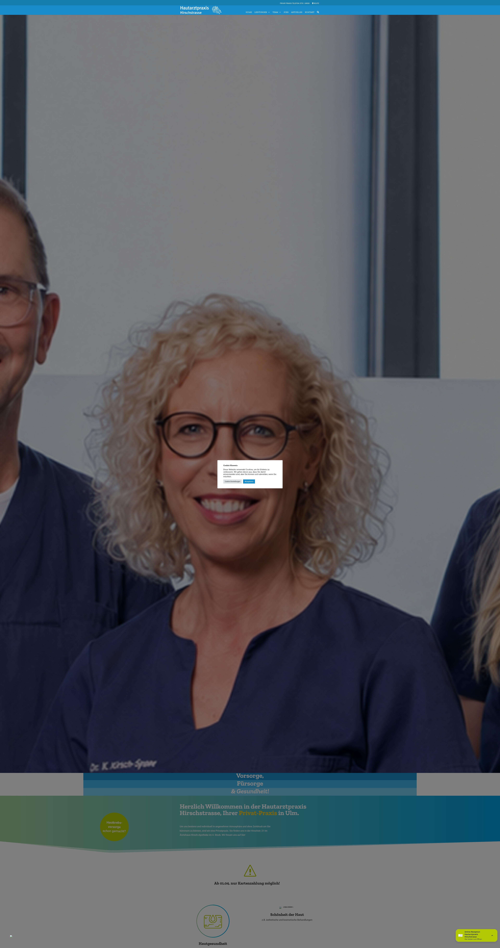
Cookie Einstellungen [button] (232, 481)
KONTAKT (309, 12)
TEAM (275, 12)
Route (316, 3)
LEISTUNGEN (260, 12)
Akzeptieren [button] (249, 481)
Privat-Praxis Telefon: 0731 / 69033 (295, 3)
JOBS (286, 12)
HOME (249, 12)
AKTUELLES (296, 12)
